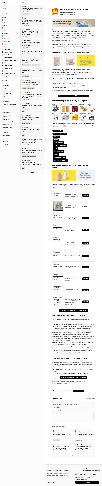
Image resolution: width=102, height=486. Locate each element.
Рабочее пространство (60, 160)
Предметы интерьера (60, 145)
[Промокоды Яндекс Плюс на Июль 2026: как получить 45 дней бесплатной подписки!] (32, 142)
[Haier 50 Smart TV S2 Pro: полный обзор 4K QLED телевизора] (32, 62)
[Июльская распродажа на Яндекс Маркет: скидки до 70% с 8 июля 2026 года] (32, 96)
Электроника (35, 64)
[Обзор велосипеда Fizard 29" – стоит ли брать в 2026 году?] (32, 84)
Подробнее (84, 479)
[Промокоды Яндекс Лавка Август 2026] (32, 107)
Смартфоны (56, 440)
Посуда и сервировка (60, 133)
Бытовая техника (26, 123)
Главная (52, 2)
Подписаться (79, 390)
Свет (55, 148)
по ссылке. (72, 353)
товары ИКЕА (73, 373)
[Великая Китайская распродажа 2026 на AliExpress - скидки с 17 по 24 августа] (84, 435)
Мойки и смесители (59, 157)
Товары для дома (26, 64)
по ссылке (66, 87)
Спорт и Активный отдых (28, 88)
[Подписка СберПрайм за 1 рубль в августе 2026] (32, 53)
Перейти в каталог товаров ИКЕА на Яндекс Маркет (73, 95)
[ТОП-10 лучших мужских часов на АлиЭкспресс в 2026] (32, 152)
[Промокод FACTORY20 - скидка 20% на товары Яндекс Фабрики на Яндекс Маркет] (62, 448)
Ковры (56, 139)
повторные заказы (80, 369)
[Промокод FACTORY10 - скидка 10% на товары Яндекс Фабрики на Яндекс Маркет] (84, 448)
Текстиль (56, 136)
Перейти (85, 195)
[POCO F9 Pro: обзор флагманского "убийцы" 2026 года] (62, 435)
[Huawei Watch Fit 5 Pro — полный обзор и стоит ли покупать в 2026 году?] (32, 72)
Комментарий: (57, 410)
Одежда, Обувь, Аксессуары (29, 156)
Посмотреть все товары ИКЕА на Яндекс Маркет (73, 310)
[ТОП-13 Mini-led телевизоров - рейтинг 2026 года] (32, 119)
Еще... (73, 455)
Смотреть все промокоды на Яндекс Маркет (73, 377)
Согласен (87, 482)
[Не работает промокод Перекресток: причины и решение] (32, 164)
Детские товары (58, 142)
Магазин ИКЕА (58, 130)
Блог (59, 2)
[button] (96, 2)
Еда (23, 111)
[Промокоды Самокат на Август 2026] (32, 131)
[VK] (54, 407)
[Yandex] (58, 407)
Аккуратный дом (58, 151)
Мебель (56, 154)
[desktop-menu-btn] (47, 2)
